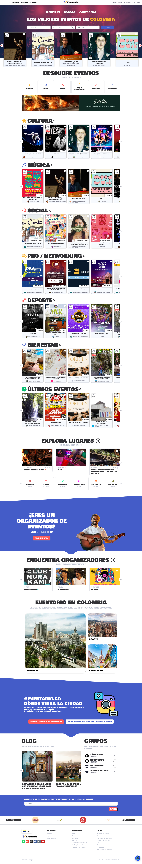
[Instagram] (31, 841)
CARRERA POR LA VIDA (101, 333)
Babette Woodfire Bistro (34, 470)
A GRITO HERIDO (56, 422)
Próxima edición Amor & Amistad (102, 243)
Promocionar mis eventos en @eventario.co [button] (90, 721)
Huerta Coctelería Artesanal (34, 336)
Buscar (108, 27)
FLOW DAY (33, 333)
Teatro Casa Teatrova (34, 201)
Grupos (95, 741)
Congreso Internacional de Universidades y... (56, 289)
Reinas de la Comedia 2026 (101, 154)
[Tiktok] (39, 841)
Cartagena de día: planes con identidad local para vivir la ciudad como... (36, 786)
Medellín (32, 670)
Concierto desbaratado (56, 244)
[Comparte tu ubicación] (72, 27)
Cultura (39, 121)
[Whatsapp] (23, 841)
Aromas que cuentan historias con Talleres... (32, 378)
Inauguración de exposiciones (101, 422)
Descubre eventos (71, 73)
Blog (29, 741)
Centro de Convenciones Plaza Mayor (99, 65)
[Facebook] (35, 841)
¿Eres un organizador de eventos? (41, 521)
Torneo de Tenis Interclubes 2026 (55, 333)
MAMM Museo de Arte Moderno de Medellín (101, 426)
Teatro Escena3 (43, 65)
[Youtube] (43, 841)
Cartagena (96, 670)
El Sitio (61, 470)
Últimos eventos (52, 389)
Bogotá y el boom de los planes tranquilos (70, 785)
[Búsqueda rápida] (9, 2)
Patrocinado (28, 97)
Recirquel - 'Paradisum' (15, 63)
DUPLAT (102, 198)
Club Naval (57, 336)
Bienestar (42, 345)
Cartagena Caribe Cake (101, 289)
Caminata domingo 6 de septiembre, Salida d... (32, 422)
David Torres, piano (127, 62)
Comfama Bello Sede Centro (34, 381)
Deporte (39, 300)
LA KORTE (103, 157)
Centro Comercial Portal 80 (103, 381)
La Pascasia (103, 201)
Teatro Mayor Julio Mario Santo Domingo (15, 65)
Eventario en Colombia (71, 602)
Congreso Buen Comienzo (99, 63)
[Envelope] (27, 841)
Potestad (42, 63)
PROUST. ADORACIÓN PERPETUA (78, 154)
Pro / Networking (54, 256)
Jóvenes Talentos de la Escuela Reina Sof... (71, 62)
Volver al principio (27, 860)
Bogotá (93, 639)
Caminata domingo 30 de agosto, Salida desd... (102, 378)
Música (38, 165)
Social (37, 211)
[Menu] (3, 2)
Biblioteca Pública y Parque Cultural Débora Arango (127, 64)
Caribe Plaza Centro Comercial (103, 292)
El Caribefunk (63, 589)
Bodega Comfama (57, 381)
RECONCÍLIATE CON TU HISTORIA (78, 378)
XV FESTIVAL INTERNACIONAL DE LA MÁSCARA (32, 198)
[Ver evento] (21, 186)
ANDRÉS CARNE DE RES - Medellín (57, 425)
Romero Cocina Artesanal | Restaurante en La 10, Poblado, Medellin (104, 472)
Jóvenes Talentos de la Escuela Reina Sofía (56, 198)
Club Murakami (30, 589)
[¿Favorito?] (1, 45)
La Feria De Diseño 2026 (78, 289)
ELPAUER (94, 589)
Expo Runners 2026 (33, 289)
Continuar (113, 809)
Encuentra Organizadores (67, 560)
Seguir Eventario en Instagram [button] (46, 721)
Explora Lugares (67, 441)
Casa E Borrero (57, 246)
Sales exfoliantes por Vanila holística (55, 378)
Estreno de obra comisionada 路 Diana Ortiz (79, 243)
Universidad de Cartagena (57, 292)
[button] (24, 34)
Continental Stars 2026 (79, 333)
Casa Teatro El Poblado (80, 157)
